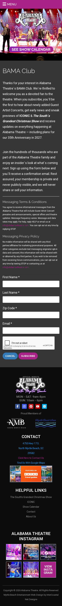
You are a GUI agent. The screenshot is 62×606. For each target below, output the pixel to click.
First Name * (11, 277)
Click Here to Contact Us (31, 458)
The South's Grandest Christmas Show (31, 497)
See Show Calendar (31, 49)
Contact (31, 511)
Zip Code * (10, 308)
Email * (7, 323)
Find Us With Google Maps (31, 462)
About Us (31, 516)
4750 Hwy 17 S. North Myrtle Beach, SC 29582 (31, 448)
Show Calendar (31, 506)
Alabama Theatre (31, 20)
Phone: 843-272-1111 (33, 39)
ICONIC (31, 502)
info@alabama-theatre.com (16, 225)
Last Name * (11, 292)
